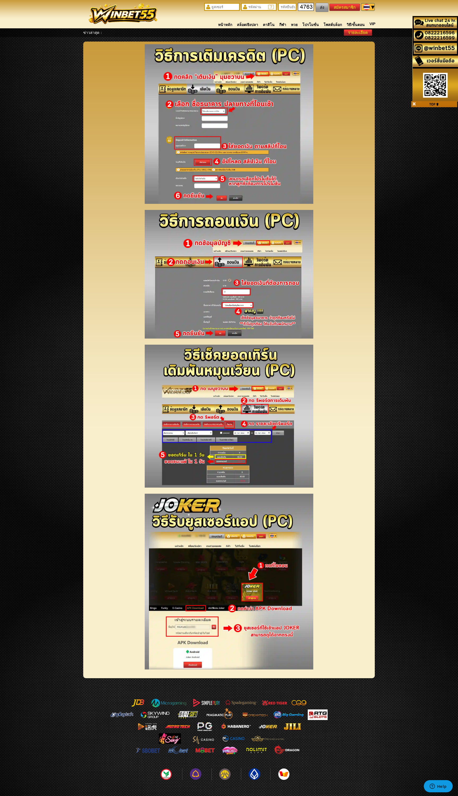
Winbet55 (122, 15)
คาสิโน (269, 25)
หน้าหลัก (225, 25)
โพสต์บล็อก (333, 25)
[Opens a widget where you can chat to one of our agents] (438, 786)
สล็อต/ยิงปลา (247, 25)
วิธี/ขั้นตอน (356, 25)
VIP (372, 24)
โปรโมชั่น (310, 25)
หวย (294, 25)
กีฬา (282, 25)
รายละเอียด (358, 32)
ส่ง (322, 7)
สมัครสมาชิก (345, 7)
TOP (434, 104)
